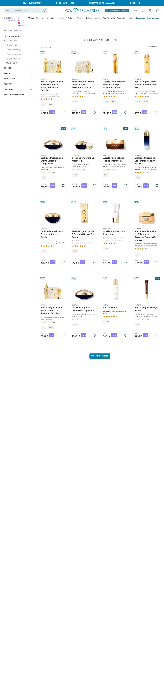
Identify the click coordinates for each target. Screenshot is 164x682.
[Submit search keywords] (45, 10)
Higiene (88, 18)
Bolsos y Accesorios (9, 19)
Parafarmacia (109, 18)
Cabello (80, 18)
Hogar (130, 18)
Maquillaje (61, 18)
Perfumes (40, 18)
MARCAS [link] (30, 18)
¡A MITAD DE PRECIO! (21, 21)
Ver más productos (99, 356)
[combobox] (26, 10)
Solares (71, 18)
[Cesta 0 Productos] (158, 10)
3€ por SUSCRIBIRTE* (32, 3)
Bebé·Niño (121, 18)
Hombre (97, 18)
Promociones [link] (153, 18)
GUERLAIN (7, 30)
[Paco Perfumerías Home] (82, 10)
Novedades (140, 18)
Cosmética (50, 18)
